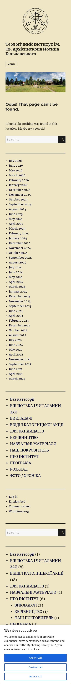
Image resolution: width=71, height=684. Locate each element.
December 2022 (19, 325)
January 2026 (18, 185)
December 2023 (19, 296)
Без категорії (22, 399)
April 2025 (16, 223)
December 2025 (19, 189)
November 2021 (19, 359)
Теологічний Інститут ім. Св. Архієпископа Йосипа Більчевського (33, 49)
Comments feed (20, 506)
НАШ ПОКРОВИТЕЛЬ (29, 450)
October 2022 (18, 330)
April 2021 (16, 374)
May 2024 (15, 277)
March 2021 (17, 378)
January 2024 (18, 291)
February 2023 (19, 320)
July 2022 (15, 340)
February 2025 (19, 233)
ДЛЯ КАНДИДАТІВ (27, 431)
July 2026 (15, 160)
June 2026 (16, 165)
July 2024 (15, 267)
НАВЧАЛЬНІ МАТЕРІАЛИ (33, 443)
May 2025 (15, 219)
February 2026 (19, 180)
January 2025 (18, 238)
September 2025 (20, 204)
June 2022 (16, 344)
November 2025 (20, 194)
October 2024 (18, 252)
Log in (13, 496)
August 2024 (17, 262)
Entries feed (17, 501)
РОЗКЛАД (19, 469)
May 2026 (16, 170)
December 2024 (19, 243)
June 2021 (15, 369)
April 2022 (16, 354)
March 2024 (17, 286)
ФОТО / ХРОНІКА (25, 475)
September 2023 (20, 306)
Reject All (35, 676)
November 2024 (20, 248)
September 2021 (20, 364)
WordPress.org (19, 511)
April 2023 (16, 315)
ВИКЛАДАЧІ (21, 418)
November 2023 (20, 301)
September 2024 (20, 257)
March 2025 (17, 228)
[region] (35, 654)
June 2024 (16, 272)
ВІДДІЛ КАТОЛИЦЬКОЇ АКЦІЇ (36, 424)
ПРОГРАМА (20, 463)
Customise (35, 667)
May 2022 (15, 349)
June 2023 (16, 311)
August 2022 (17, 335)
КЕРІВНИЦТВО (24, 437)
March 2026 (17, 175)
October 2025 (18, 199)
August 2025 (17, 209)
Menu (11, 64)
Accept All (35, 657)
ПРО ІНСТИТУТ (24, 456)
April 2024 (16, 282)
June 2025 (16, 214)
